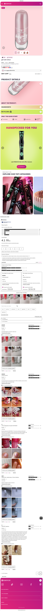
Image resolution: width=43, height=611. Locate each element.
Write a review (11, 62)
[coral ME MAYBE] (7, 67)
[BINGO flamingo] (5, 67)
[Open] (2, 4)
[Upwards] (40, 580)
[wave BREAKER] (10, 67)
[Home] (7, 3)
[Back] (2, 148)
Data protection (4, 604)
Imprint (2, 602)
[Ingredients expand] (41, 107)
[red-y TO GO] (8, 67)
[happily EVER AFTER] (1, 67)
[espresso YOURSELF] (4, 67)
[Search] (40, 3)
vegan (4, 57)
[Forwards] (40, 148)
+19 (11, 67)
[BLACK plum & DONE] (3, 67)
